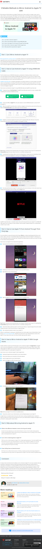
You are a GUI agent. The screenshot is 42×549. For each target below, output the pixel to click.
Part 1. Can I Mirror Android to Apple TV (9, 39)
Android (21, 482)
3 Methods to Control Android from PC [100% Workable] (29, 519)
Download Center (8, 542)
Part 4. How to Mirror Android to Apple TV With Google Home (14, 45)
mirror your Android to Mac (9, 333)
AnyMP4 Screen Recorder (5, 81)
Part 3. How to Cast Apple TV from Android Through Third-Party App (15, 43)
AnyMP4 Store (7, 544)
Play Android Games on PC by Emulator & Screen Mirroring (27, 502)
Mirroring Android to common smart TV (8, 58)
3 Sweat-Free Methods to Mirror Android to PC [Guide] (28, 492)
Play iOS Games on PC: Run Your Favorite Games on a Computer (28, 511)
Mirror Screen (26, 482)
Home (7, 536)
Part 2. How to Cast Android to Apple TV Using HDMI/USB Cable (14, 41)
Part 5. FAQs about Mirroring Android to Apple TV (11, 46)
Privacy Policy (16, 543)
